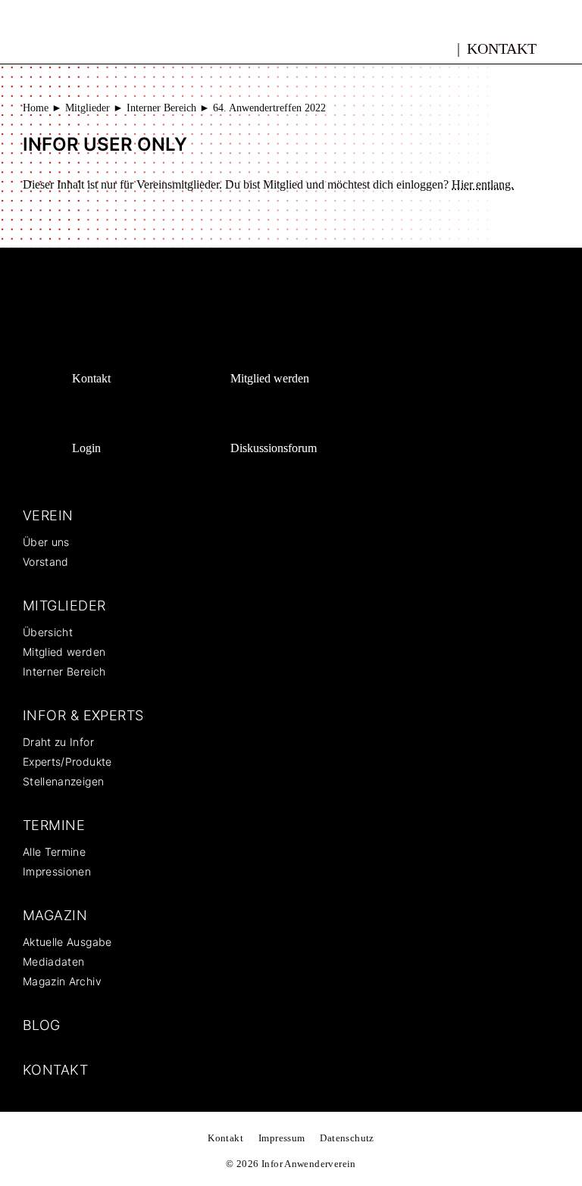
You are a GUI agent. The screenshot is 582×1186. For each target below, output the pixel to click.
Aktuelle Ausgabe (67, 941)
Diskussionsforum (273, 448)
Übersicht (48, 632)
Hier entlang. (483, 184)
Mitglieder (87, 108)
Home (35, 108)
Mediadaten (54, 961)
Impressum (281, 1138)
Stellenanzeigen (63, 781)
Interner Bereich (161, 108)
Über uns (46, 541)
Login (86, 448)
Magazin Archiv (62, 981)
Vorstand (46, 561)
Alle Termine (54, 851)
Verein (48, 515)
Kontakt (502, 48)
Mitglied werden (269, 378)
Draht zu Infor (58, 741)
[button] (564, 47)
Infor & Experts (83, 715)
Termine (54, 825)
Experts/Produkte (67, 761)
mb (440, 46)
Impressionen (57, 871)
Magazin (55, 915)
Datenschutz (347, 1138)
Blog (42, 1025)
